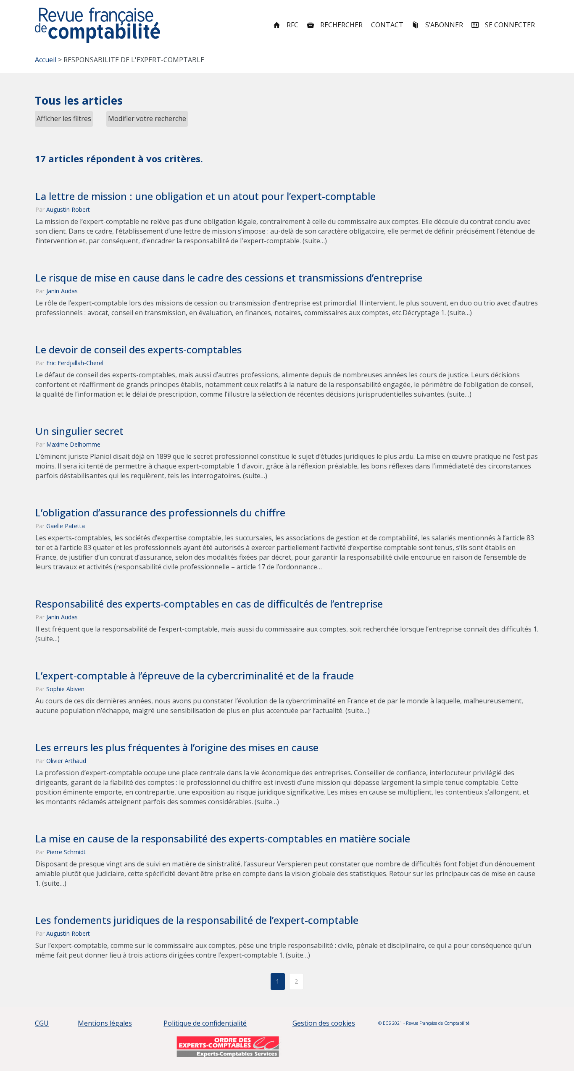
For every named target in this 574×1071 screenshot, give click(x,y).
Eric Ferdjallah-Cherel (74, 363)
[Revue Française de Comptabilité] (98, 25)
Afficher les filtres (64, 118)
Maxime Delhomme (73, 444)
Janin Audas (62, 291)
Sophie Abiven (65, 689)
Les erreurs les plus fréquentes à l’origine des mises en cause (177, 747)
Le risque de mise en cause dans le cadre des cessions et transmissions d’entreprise (228, 277)
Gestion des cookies (323, 1023)
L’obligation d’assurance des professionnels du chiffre (160, 512)
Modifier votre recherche (147, 118)
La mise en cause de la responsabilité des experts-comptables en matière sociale (222, 838)
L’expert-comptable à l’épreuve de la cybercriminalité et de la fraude (194, 675)
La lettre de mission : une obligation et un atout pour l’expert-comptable (205, 196)
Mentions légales (105, 1023)
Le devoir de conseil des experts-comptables (138, 349)
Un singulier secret (79, 431)
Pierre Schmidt (66, 852)
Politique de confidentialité (205, 1023)
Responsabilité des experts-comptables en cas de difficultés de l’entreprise (209, 603)
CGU (42, 1023)
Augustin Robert (68, 209)
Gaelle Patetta (65, 526)
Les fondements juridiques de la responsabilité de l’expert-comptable (196, 920)
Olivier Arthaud (66, 761)
